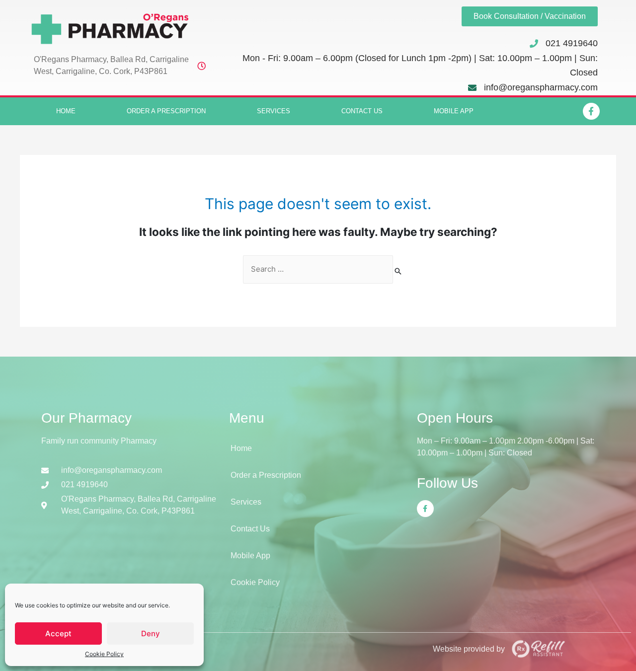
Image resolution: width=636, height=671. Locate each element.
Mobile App (454, 111)
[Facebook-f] (591, 111)
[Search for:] (318, 269)
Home (66, 111)
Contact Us (362, 111)
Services (273, 111)
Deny (150, 633)
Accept (58, 633)
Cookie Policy (104, 654)
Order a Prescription (166, 111)
